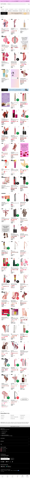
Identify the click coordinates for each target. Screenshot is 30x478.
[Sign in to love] (28, 19)
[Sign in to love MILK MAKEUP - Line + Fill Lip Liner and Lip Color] (18, 374)
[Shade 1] (2, 30)
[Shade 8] (13, 32)
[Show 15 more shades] (9, 402)
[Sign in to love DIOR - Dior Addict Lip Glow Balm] (28, 358)
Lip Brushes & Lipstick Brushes (17, 423)
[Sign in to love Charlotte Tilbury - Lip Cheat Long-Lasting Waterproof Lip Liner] (28, 241)
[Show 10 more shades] (9, 336)
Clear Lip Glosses (26, 423)
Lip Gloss (6, 422)
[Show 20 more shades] (18, 401)
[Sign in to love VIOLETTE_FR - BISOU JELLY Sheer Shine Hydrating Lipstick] (9, 241)
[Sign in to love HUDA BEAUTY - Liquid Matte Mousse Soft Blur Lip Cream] (18, 143)
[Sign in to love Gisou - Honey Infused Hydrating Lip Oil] (28, 160)
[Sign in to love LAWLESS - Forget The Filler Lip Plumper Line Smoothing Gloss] (9, 391)
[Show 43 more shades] (18, 188)
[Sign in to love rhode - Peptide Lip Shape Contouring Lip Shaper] (18, 93)
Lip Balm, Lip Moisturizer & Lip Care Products (13, 422)
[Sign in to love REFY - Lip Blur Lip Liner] (18, 241)
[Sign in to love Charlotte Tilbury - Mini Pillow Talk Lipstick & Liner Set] (28, 308)
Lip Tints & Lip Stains (7, 423)
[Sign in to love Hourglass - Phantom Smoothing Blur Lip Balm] (28, 291)
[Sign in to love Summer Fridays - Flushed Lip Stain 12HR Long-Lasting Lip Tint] (18, 358)
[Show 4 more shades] (18, 219)
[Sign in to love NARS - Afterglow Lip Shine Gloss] (9, 143)
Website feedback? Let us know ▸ (15, 426)
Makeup (1, 6)
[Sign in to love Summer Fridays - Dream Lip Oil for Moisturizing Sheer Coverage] (28, 325)
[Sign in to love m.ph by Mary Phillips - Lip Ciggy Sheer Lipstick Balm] (18, 209)
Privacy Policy (2, 470)
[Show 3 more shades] (18, 30)
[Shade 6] (8, 30)
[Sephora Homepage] (3, 4)
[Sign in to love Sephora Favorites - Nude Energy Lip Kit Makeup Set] (9, 177)
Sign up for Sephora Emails (4, 457)
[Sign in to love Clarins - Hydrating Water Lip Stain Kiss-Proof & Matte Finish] (18, 110)
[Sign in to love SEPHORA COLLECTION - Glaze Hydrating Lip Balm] (18, 275)
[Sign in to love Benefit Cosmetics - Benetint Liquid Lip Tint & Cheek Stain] (28, 374)
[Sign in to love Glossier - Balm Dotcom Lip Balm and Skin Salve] (9, 160)
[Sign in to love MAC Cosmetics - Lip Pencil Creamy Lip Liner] (18, 391)
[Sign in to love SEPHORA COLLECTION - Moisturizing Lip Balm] (9, 258)
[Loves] (27, 4)
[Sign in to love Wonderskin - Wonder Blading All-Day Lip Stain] (18, 342)
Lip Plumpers (12, 423)
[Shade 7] (12, 32)
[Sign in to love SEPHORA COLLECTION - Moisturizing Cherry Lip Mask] (9, 308)
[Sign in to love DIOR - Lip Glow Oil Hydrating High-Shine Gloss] (28, 258)
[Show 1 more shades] (9, 353)
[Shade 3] (4, 30)
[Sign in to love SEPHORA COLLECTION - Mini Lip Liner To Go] (28, 193)
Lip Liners (3, 423)
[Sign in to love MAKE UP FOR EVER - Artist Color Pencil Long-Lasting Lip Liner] (28, 275)
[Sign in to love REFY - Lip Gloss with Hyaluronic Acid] (18, 325)
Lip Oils (23, 423)
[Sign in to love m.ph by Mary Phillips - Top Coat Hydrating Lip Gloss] (28, 177)
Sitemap (12, 470)
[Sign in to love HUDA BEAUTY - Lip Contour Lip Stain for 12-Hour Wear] (18, 19)
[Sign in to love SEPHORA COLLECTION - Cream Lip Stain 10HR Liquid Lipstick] (18, 177)
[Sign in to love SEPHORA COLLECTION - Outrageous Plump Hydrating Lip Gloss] (9, 275)
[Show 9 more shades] (18, 64)
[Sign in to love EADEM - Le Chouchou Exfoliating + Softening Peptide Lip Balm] (18, 36)
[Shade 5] (7, 30)
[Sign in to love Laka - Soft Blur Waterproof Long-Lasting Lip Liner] (28, 209)
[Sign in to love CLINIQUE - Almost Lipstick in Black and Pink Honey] (18, 193)
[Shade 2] (3, 30)
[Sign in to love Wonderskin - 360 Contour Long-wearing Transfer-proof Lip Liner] (9, 374)
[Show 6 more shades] (18, 104)
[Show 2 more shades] (18, 138)
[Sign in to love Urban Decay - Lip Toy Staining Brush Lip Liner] (9, 209)
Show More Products (24, 399)
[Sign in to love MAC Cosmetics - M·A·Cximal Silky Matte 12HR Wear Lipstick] (28, 126)
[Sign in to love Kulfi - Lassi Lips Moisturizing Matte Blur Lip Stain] (9, 19)
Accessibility (9, 470)
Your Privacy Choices (15, 470)
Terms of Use (5, 470)
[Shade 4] (5, 30)
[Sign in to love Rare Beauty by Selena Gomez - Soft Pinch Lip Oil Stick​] (28, 93)
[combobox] (16, 4)
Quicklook (5, 26)
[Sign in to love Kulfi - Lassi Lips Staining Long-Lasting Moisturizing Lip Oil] (28, 110)
